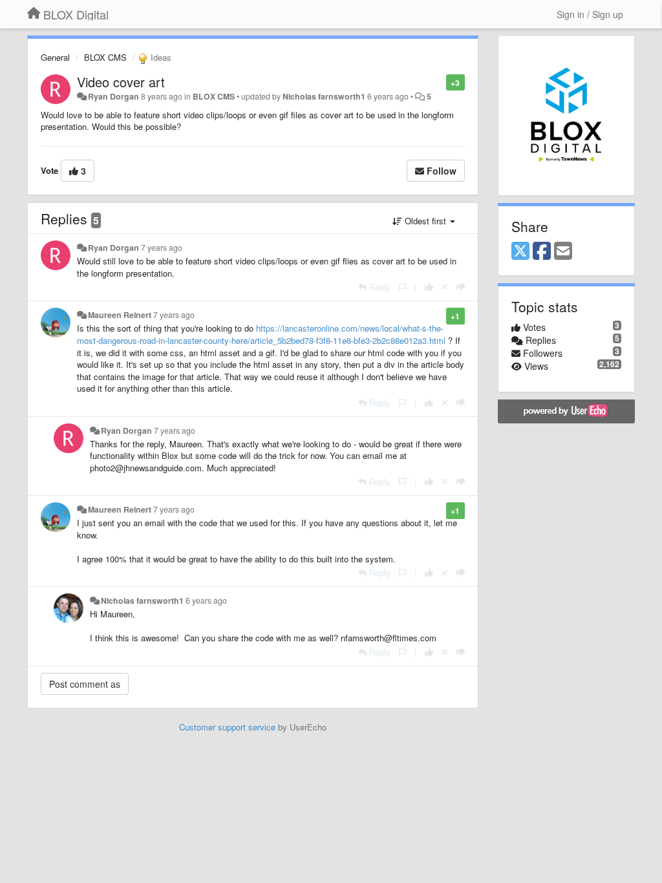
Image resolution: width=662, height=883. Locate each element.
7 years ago (161, 247)
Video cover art (121, 81)
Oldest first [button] (425, 221)
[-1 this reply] (460, 287)
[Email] (563, 251)
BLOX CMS (105, 57)
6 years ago (206, 600)
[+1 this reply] (429, 287)
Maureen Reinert (119, 315)
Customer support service (227, 727)
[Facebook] (542, 251)
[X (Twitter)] (520, 251)
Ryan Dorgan (113, 96)
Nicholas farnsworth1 (324, 96)
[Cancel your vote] (445, 287)
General (55, 57)
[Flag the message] (439, 82)
